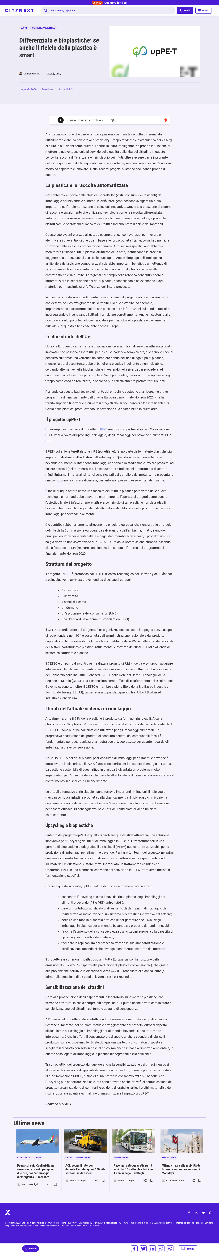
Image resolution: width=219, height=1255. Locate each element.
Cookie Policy (81, 1226)
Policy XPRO (94, 1226)
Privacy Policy (67, 1226)
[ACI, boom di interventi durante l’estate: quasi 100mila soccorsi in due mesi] (85, 1141)
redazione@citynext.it (49, 1226)
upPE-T (102, 429)
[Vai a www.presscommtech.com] (165, 120)
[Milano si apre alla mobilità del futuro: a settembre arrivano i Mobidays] (181, 1141)
